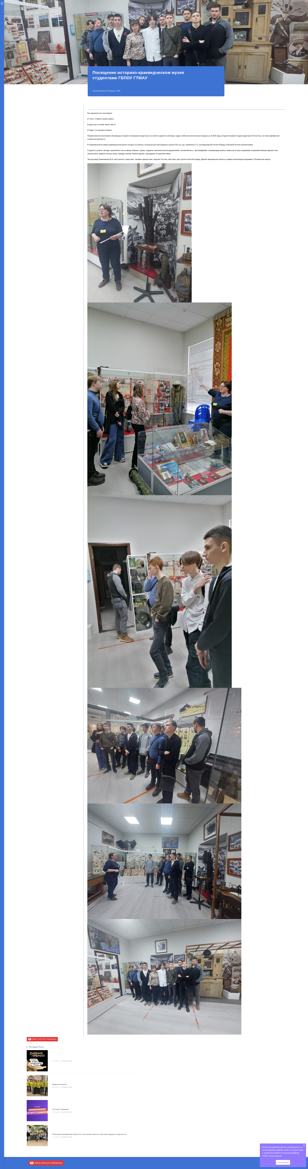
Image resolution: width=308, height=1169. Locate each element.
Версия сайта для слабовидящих (44, 1039)
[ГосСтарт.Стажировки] (37, 1110)
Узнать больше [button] (275, 1156)
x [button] (304, 1145)
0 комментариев (66, 1061)
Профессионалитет (59, 1084)
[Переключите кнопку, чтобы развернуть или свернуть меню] (2, 3)
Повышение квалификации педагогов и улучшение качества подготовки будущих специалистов (89, 1134)
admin (121, 85)
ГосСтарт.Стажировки (60, 1109)
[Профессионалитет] (37, 1085)
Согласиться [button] (283, 1162)
